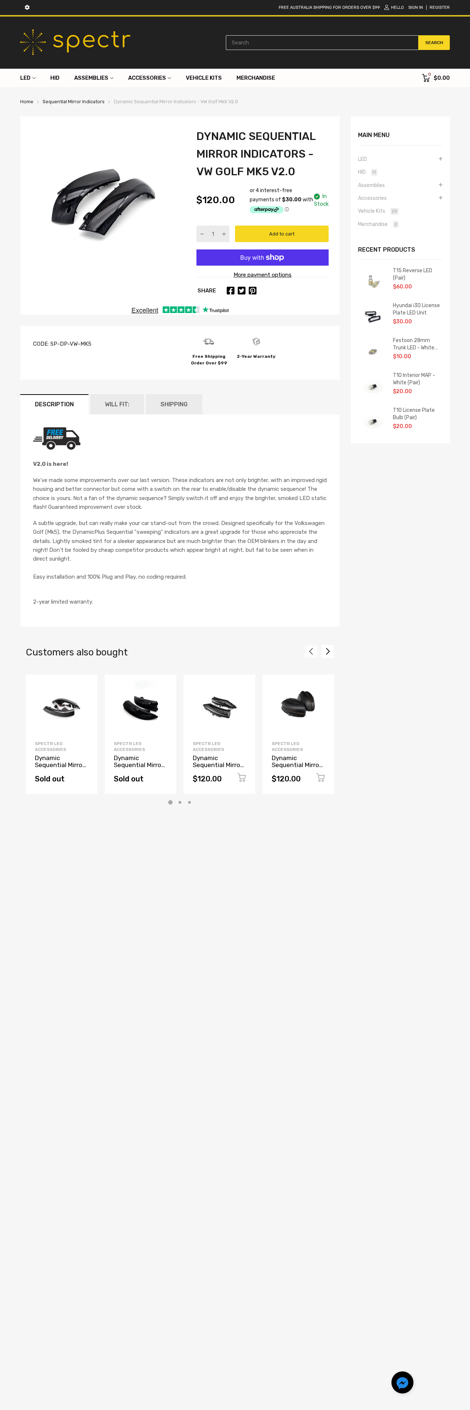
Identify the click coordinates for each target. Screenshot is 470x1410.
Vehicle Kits (377, 211)
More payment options (263, 274)
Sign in (415, 7)
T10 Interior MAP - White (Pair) (414, 379)
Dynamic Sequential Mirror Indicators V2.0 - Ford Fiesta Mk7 (138, 768)
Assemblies (371, 185)
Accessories (372, 198)
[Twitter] (241, 290)
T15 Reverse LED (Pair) (412, 274)
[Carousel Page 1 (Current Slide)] (170, 802)
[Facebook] (230, 290)
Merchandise (377, 224)
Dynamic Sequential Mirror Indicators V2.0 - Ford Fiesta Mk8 (217, 768)
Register (440, 7)
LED (362, 159)
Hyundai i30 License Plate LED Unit (416, 309)
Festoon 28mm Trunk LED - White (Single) (413, 344)
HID (367, 172)
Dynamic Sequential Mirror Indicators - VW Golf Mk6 (296, 768)
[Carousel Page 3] (189, 802)
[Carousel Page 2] (180, 802)
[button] (402, 1383)
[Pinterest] (252, 290)
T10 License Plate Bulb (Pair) (414, 414)
